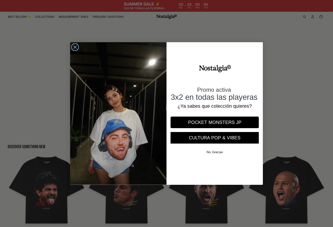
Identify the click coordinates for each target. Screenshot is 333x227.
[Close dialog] (75, 47)
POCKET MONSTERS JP (214, 122)
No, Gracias (215, 152)
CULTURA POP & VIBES (214, 137)
